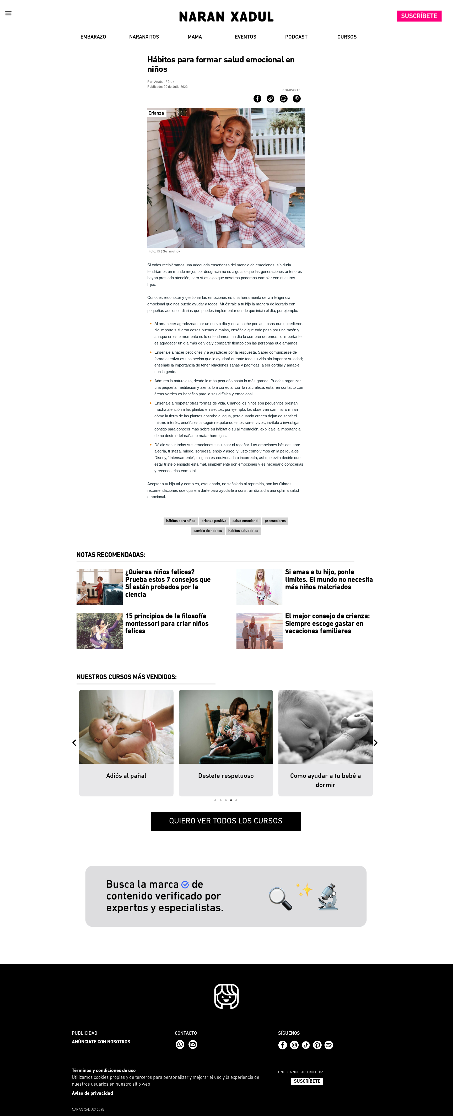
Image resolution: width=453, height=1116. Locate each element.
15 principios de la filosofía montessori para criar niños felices (167, 624)
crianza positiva (214, 521)
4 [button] (231, 800)
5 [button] (236, 800)
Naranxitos (144, 37)
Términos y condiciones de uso (104, 1071)
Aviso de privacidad (92, 1093)
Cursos (347, 37)
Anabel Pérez (164, 82)
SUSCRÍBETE (307, 1081)
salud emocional (245, 521)
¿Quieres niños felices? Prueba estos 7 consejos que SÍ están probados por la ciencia (168, 584)
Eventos (245, 37)
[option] (126, 743)
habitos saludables (243, 531)
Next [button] (376, 743)
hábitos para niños (180, 521)
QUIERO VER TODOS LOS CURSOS (226, 821)
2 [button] (220, 800)
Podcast (296, 37)
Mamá (195, 37)
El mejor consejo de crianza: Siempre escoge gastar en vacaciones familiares (327, 624)
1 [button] (215, 800)
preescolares (275, 521)
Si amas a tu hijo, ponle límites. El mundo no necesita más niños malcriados (329, 580)
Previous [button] (75, 743)
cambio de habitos (207, 531)
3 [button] (226, 800)
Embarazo (93, 37)
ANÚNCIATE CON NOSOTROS (101, 1042)
